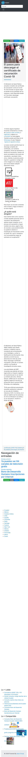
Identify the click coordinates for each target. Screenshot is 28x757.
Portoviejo (7, 532)
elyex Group (20, 753)
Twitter (16, 40)
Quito (5, 521)
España (6, 517)
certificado (7, 447)
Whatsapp (6, 40)
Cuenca (6, 525)
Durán (6, 536)
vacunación (20, 449)
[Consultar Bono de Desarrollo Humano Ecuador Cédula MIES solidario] (14, 725)
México (6, 512)
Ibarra (6, 534)
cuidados (8, 449)
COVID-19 (13, 447)
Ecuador (6, 510)
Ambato (6, 530)
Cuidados (19, 447)
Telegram (21, 40)
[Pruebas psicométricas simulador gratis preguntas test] (22, 732)
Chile (5, 516)
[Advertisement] (14, 26)
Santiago (6, 523)
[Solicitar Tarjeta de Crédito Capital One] (10, 741)
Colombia (7, 519)
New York (7, 527)
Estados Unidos (9, 514)
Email (11, 40)
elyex (7, 3)
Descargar (14, 449)
